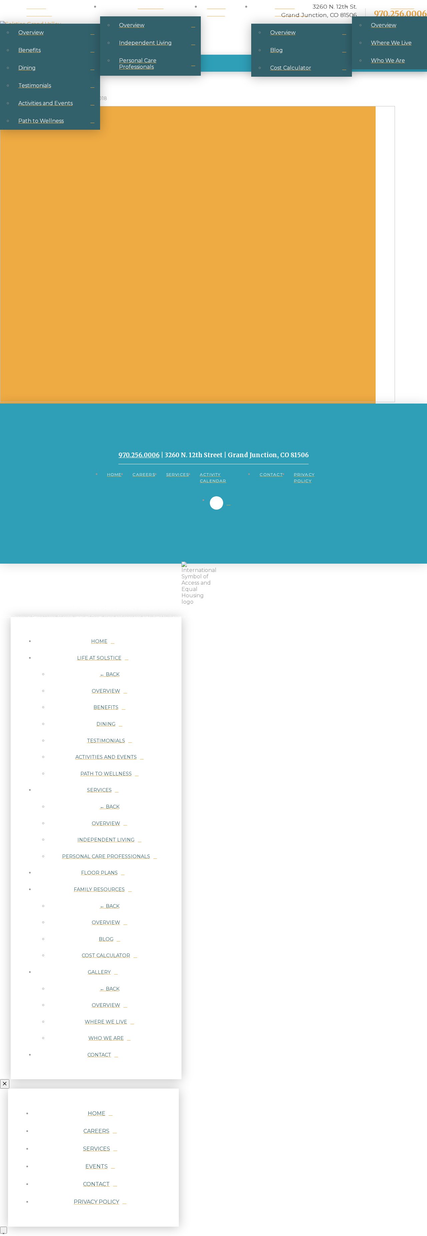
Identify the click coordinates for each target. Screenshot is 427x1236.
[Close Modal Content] (4, 1084)
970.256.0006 (138, 455)
